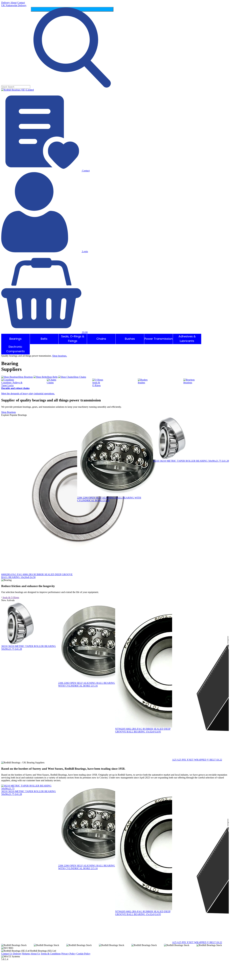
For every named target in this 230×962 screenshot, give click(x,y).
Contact (21, 2)
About (13, 2)
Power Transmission (158, 339)
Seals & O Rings (11, 597)
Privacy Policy (68, 953)
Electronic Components (15, 349)
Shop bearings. (59, 355)
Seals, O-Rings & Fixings (72, 338)
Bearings (15, 339)
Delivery (5, 2)
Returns (26, 953)
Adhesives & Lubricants (187, 338)
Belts (44, 339)
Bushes (130, 339)
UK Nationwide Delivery (13, 5)
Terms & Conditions (51, 953)
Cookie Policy (83, 953)
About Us (35, 953)
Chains (101, 339)
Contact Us (6, 953)
